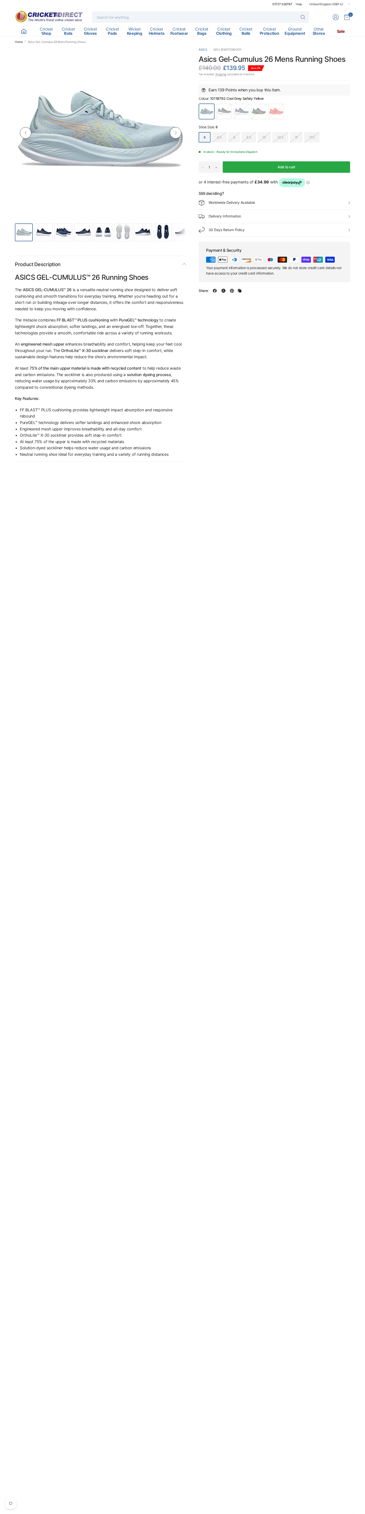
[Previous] (25, 133)
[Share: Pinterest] (232, 290)
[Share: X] (223, 290)
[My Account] (335, 17)
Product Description (38, 264)
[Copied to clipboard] (239, 290)
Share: (204, 290)
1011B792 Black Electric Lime (258, 111)
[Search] (303, 17)
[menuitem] (24, 31)
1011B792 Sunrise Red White (276, 111)
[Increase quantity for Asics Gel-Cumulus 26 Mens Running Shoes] (216, 167)
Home (19, 41)
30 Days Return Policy (227, 230)
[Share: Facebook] (215, 290)
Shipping (220, 74)
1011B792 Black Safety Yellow (224, 111)
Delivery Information (225, 216)
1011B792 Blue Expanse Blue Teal (241, 111)
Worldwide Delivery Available (232, 203)
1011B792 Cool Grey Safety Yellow (206, 111)
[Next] (175, 133)
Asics (203, 49)
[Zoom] (176, 56)
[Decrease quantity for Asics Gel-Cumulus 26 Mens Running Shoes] (202, 167)
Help (299, 4)
